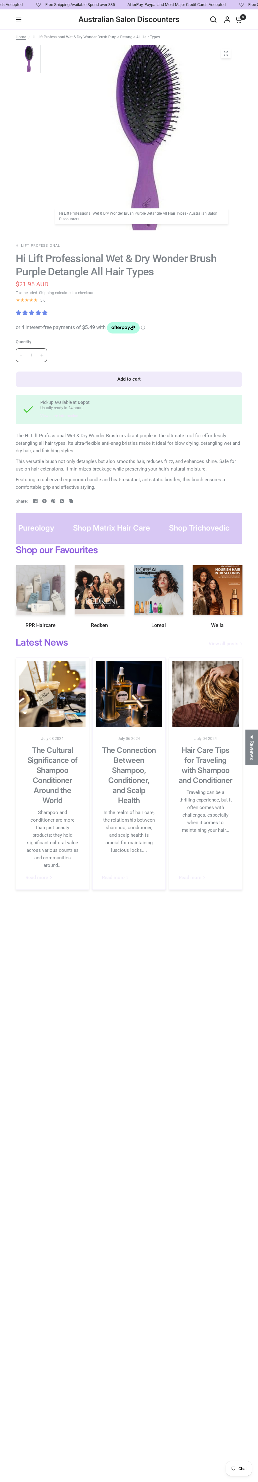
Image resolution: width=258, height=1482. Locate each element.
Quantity (23, 341)
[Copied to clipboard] (71, 501)
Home (21, 37)
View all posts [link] (223, 644)
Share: (22, 501)
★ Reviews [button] (252, 747)
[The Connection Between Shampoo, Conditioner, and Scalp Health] (129, 694)
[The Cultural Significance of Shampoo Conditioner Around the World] (52, 694)
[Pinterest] (53, 501)
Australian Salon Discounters (129, 19)
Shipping (46, 293)
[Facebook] (35, 501)
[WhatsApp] (62, 501)
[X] (44, 501)
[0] (237, 19)
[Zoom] (226, 53)
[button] (121, 1423)
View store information (59, 416)
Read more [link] (36, 877)
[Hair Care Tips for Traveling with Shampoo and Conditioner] (205, 694)
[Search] (213, 19)
